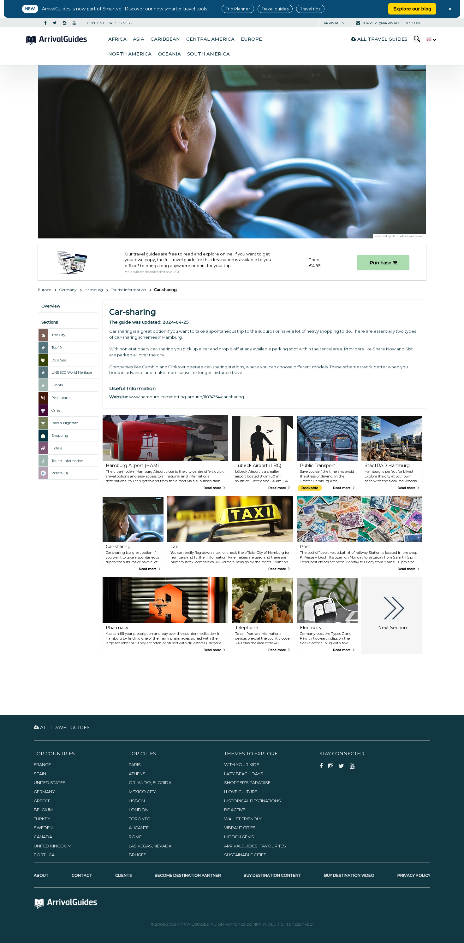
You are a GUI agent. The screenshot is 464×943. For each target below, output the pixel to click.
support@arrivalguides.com (391, 23)
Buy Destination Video (349, 875)
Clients (123, 875)
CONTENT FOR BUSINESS (109, 23)
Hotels (56, 448)
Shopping (59, 435)
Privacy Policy (413, 875)
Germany (68, 289)
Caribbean (165, 39)
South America (208, 54)
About (41, 875)
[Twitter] (55, 23)
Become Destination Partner (188, 875)
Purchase (381, 263)
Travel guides (275, 8)
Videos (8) (59, 473)
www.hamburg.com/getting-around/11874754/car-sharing (186, 396)
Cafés (55, 410)
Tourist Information (128, 289)
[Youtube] (74, 23)
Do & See (58, 360)
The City (58, 335)
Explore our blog (412, 9)
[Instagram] (64, 23)
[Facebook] (45, 23)
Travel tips (310, 8)
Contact (82, 875)
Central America (210, 39)
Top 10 (56, 347)
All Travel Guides (381, 39)
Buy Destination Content (272, 875)
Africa (117, 39)
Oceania (169, 54)
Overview (50, 306)
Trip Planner (238, 8)
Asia (138, 39)
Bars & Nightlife (64, 423)
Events (57, 385)
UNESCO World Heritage (71, 372)
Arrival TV (334, 23)
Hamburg (94, 289)
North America (130, 54)
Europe (251, 39)
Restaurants (61, 397)
